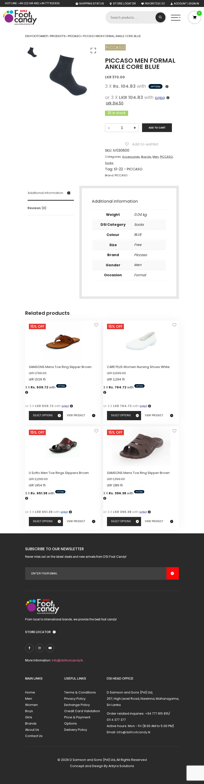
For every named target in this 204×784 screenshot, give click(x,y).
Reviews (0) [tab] (37, 208)
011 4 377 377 (116, 720)
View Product (76, 415)
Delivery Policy (75, 730)
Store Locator (38, 632)
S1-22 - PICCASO (128, 169)
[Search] (160, 17)
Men (156, 157)
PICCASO (166, 157)
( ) (155, 3)
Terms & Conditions (80, 692)
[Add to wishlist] (96, 326)
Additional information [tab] (45, 193)
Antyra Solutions (121, 766)
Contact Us (34, 736)
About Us (32, 730)
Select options (43, 415)
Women (31, 705)
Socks (109, 163)
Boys (29, 711)
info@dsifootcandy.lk (67, 660)
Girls (28, 717)
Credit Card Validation (82, 711)
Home (30, 692)
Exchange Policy (77, 705)
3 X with (40, 387)
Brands (146, 157)
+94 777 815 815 (49, 3)
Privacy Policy (75, 698)
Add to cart (157, 127)
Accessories (131, 157)
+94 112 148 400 (28, 3)
